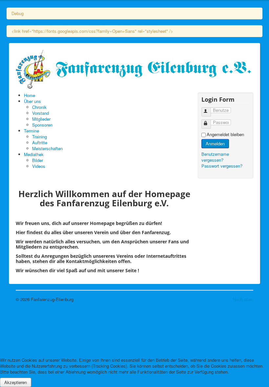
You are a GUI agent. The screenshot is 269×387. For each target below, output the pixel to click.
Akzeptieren (15, 382)
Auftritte (39, 142)
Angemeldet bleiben (225, 134)
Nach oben (243, 299)
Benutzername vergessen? (215, 157)
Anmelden (215, 143)
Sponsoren (42, 125)
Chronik (39, 107)
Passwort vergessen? (221, 166)
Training (39, 136)
